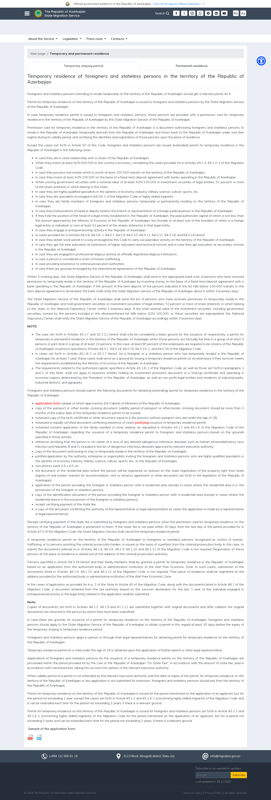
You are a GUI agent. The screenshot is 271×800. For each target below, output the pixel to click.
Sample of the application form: (52, 729)
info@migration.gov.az (225, 756)
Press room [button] (95, 39)
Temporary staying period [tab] (83, 66)
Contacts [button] (118, 39)
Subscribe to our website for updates (218, 768)
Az (243, 13)
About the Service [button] (41, 39)
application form (47, 403)
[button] (135, 4)
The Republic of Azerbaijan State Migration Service (64, 13)
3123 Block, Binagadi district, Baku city (149, 756)
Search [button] (160, 13)
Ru (236, 13)
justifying (142, 422)
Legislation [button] (71, 39)
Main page (38, 54)
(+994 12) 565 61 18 (63, 756)
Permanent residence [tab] (191, 66)
